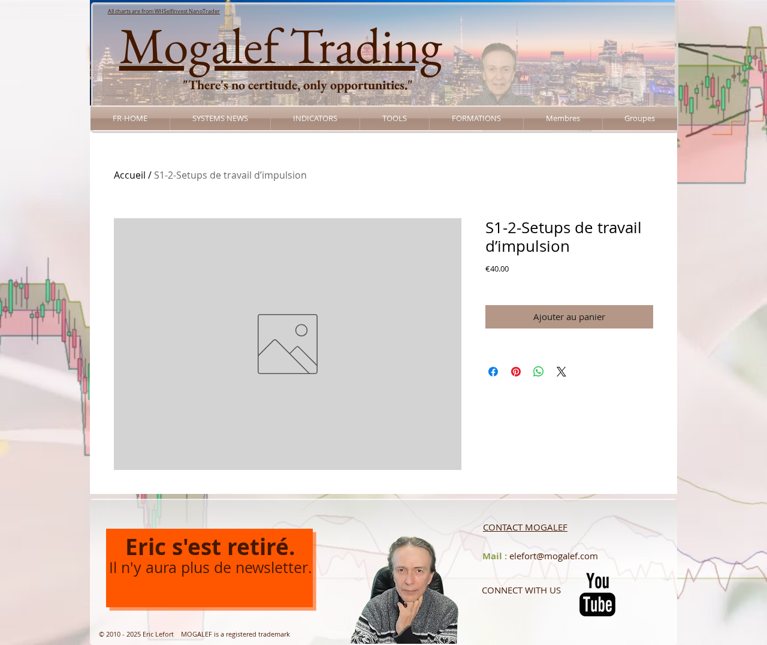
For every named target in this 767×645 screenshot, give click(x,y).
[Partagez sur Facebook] (493, 371)
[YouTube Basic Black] (597, 594)
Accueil (130, 175)
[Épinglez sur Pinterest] (516, 371)
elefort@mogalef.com (553, 556)
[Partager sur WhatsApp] (539, 371)
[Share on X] (561, 371)
